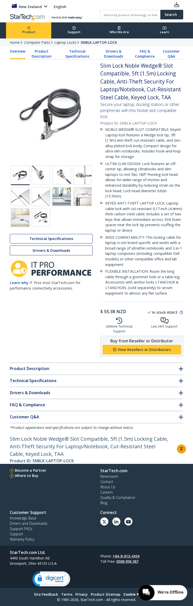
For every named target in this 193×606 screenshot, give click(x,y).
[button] (51, 579)
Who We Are (119, 32)
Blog (103, 502)
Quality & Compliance (117, 497)
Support (74, 32)
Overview (17, 51)
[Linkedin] (116, 521)
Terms (66, 594)
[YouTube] (128, 521)
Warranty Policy (22, 539)
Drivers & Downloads (113, 54)
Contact (106, 481)
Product (28, 32)
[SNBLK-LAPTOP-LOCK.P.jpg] (61, 196)
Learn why (19, 282)
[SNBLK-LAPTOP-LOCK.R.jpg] (20, 217)
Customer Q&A (171, 54)
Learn (164, 32)
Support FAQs (21, 528)
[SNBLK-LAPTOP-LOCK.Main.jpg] (20, 175)
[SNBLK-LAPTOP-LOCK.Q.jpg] (82, 196)
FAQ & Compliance (145, 54)
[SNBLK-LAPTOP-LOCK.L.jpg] (61, 175)
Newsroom (109, 476)
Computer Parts (37, 42)
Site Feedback (46, 594)
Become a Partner (30, 470)
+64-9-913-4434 (126, 556)
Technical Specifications (77, 54)
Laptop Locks (65, 42)
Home (15, 42)
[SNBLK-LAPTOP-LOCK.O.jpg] (41, 196)
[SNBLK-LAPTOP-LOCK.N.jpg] (20, 196)
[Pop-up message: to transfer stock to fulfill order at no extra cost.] (180, 312)
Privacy (81, 594)
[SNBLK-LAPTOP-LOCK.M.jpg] (82, 175)
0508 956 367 (127, 561)
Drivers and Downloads (28, 523)
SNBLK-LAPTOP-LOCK (99, 42)
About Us (107, 486)
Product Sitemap (105, 594)
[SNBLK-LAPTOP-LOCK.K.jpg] (41, 175)
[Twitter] (104, 521)
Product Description (42, 54)
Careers (106, 492)
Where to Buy (26, 475)
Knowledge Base (23, 518)
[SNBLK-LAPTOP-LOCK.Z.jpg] (41, 217)
